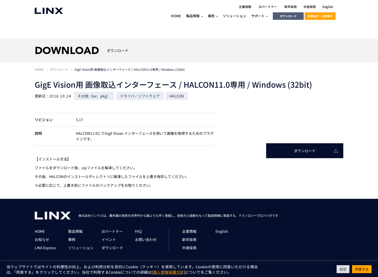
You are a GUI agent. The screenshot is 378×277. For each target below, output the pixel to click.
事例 (71, 239)
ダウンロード (288, 16)
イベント (109, 239)
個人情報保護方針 (168, 272)
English (221, 231)
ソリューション (80, 247)
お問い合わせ (146, 239)
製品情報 (75, 231)
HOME (39, 69)
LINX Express (45, 247)
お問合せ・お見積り (320, 16)
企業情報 (189, 231)
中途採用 (189, 247)
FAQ (138, 231)
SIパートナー (112, 231)
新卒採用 (189, 239)
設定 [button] (343, 269)
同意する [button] (361, 269)
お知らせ (42, 239)
